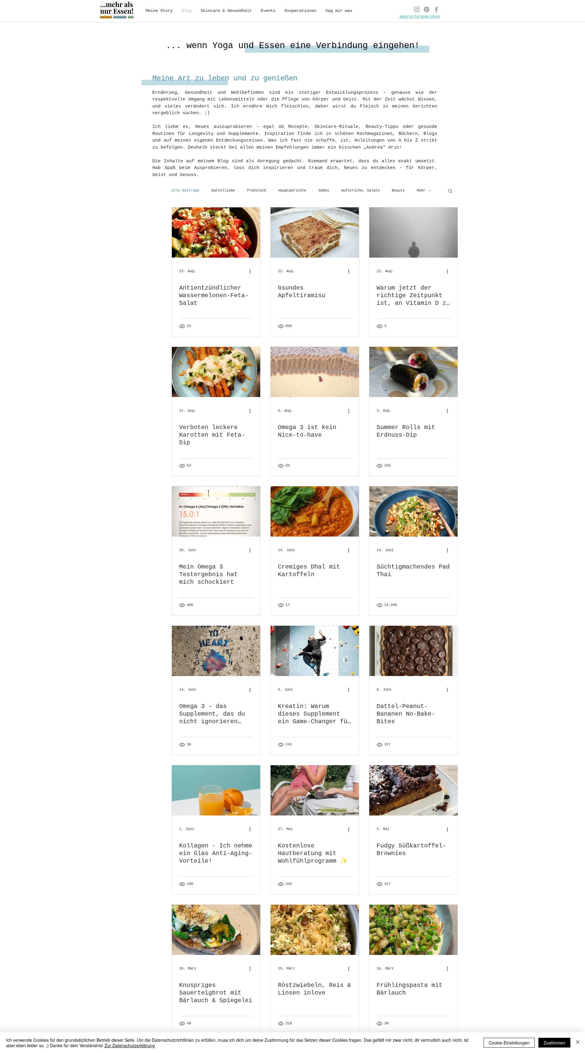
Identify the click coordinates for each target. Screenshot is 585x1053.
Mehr (421, 190)
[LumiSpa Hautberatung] (315, 790)
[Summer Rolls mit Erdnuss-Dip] (413, 372)
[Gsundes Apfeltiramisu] (315, 232)
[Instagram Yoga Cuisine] (416, 9)
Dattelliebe (223, 190)
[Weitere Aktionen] (252, 271)
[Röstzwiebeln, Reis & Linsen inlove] (315, 930)
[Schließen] (577, 1042)
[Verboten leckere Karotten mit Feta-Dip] (216, 372)
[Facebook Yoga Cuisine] (436, 9)
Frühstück (256, 190)
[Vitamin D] (413, 232)
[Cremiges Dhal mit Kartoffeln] (315, 511)
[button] (450, 191)
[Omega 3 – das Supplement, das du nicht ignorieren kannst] (216, 651)
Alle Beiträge (185, 190)
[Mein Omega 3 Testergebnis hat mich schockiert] (216, 511)
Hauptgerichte (292, 190)
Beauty (398, 190)
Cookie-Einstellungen (509, 1043)
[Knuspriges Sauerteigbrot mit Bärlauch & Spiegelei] (216, 930)
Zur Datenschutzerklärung (130, 1045)
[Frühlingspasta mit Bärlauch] (413, 930)
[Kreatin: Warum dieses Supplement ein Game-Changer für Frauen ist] (315, 651)
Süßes (323, 190)
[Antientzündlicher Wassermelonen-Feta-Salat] (216, 232)
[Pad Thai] (413, 511)
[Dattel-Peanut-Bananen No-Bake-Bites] (413, 651)
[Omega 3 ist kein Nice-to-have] (315, 372)
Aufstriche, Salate (360, 190)
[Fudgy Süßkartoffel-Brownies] (413, 790)
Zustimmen (554, 1043)
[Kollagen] (216, 790)
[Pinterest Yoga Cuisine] (426, 9)
